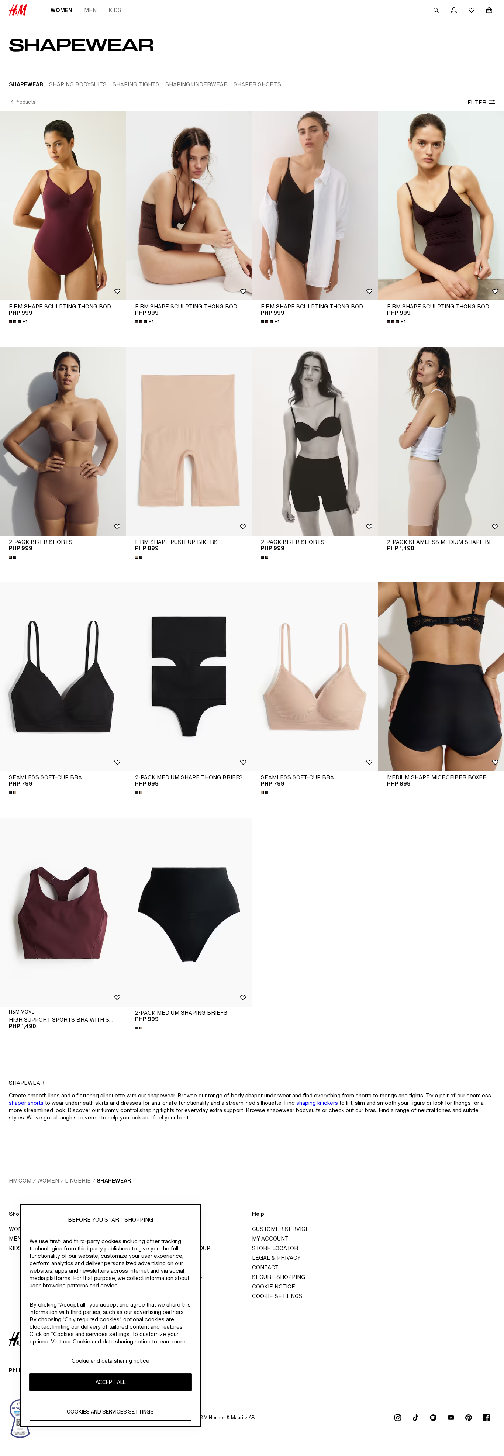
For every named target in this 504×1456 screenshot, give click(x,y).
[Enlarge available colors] (13, 557)
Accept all (110, 1382)
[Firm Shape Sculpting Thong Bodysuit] (63, 205)
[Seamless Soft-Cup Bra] (63, 676)
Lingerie (78, 1180)
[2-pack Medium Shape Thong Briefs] (189, 676)
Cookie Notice (273, 1286)
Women (61, 10)
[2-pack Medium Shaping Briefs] (189, 912)
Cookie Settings (277, 1296)
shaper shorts (26, 1103)
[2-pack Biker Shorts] (63, 441)
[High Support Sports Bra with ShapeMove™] (63, 912)
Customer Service (280, 1229)
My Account (270, 1238)
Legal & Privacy (276, 1258)
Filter (476, 102)
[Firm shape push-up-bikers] (189, 441)
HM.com (20, 1180)
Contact (265, 1267)
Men (90, 10)
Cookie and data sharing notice (110, 1360)
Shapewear (114, 1180)
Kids (114, 10)
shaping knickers (317, 1103)
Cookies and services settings (110, 1412)
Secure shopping (278, 1277)
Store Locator (275, 1248)
